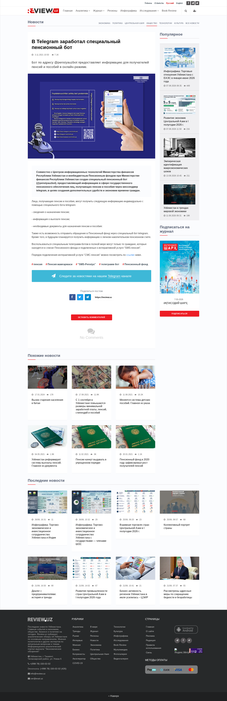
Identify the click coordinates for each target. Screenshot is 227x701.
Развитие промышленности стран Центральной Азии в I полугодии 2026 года (91, 594)
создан (84, 179)
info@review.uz (38, 673)
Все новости (192, 23)
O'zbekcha (159, 3)
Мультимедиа (120, 649)
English (179, 3)
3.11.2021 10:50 (41, 55)
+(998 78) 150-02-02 (40, 663)
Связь (149, 652)
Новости (94, 640)
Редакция (151, 640)
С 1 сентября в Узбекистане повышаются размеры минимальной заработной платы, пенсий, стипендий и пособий (91, 406)
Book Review (169, 10)
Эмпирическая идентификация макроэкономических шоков (176, 166)
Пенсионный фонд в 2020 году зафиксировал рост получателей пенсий (134, 462)
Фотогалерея (120, 654)
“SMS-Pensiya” (87, 264)
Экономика (104, 23)
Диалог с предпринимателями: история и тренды (44, 594)
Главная (68, 10)
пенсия (38, 264)
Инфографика (128, 10)
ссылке (130, 255)
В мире (93, 627)
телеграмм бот (110, 264)
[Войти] (194, 11)
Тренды (76, 631)
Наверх (114, 696)
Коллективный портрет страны (177, 526)
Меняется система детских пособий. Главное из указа (135, 401)
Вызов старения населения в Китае (47, 401)
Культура (178, 23)
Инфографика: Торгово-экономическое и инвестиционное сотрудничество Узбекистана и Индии (45, 531)
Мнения (77, 645)
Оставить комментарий (91, 317)
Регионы (112, 10)
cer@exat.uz (37, 678)
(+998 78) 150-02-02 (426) (53, 668)
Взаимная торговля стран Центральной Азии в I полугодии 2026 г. (134, 528)
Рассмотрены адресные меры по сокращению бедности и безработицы (178, 594)
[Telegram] (193, 3)
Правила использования (153, 646)
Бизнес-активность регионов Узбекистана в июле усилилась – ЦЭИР (134, 594)
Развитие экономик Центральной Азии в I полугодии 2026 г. (176, 121)
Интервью (78, 640)
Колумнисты (79, 654)
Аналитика (82, 10)
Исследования (148, 10)
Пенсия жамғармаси (60, 264)
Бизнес (76, 649)
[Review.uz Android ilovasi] (186, 629)
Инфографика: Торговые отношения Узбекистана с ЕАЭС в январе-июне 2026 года (179, 76)
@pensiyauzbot (46, 183)
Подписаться (179, 314)
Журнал (98, 10)
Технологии (165, 23)
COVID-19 (78, 663)
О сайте (150, 631)
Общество (151, 23)
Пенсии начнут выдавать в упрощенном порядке (91, 461)
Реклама (150, 636)
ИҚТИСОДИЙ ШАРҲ (175, 303)
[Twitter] (197, 3)
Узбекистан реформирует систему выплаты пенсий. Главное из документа (46, 462)
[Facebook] (188, 3)
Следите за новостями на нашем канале (95, 276)
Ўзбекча (148, 3)
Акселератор (79, 658)
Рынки (76, 636)
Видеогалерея (121, 658)
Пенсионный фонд (136, 264)
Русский (170, 3)
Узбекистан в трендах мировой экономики (176, 210)
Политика (117, 23)
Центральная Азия (134, 23)
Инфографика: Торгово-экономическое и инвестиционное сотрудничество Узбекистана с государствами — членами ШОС (91, 534)
